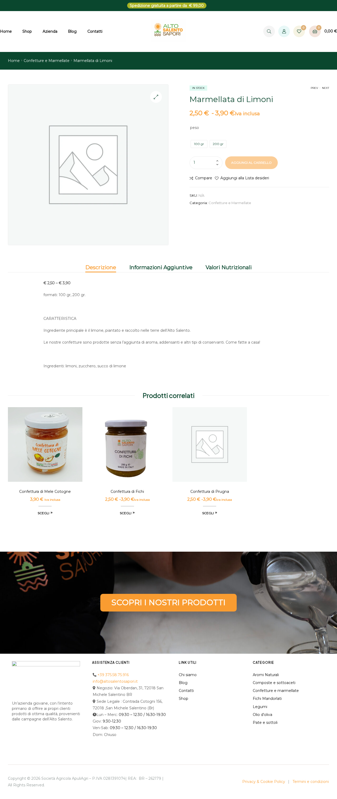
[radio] (199, 144)
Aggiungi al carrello (251, 163)
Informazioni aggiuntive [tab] (160, 267)
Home (14, 60)
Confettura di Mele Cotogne (45, 491)
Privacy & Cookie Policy (263, 781)
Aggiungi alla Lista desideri (244, 178)
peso (194, 127)
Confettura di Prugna (209, 491)
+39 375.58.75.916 (113, 674)
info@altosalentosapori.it (115, 681)
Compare (203, 178)
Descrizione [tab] (100, 267)
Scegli (43, 513)
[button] (156, 97)
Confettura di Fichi (127, 491)
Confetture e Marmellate (47, 60)
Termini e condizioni (311, 781)
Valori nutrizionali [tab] (229, 267)
